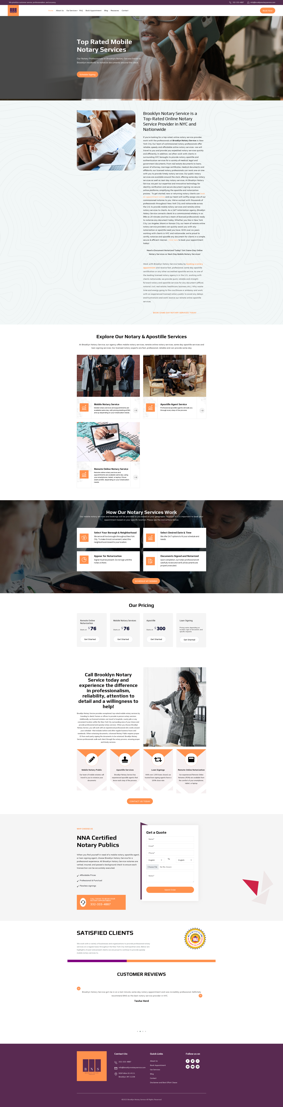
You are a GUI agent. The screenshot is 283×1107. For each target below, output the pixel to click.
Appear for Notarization (108, 556)
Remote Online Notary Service (111, 468)
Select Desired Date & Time (175, 532)
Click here (173, 240)
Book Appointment (93, 10)
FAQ (81, 10)
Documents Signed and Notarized (179, 556)
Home (50, 10)
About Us (60, 10)
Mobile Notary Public (92, 770)
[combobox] (155, 860)
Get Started (90, 639)
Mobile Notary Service (106, 404)
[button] (137, 1031)
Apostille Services (125, 770)
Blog (106, 10)
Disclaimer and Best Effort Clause (163, 1082)
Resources (115, 10)
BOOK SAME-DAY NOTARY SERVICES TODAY (174, 312)
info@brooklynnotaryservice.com (262, 2)
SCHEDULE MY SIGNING (146, 581)
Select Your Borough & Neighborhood (115, 532)
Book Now (267, 10)
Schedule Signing (87, 74)
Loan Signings (158, 770)
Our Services (71, 10)
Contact (125, 10)
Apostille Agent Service (173, 404)
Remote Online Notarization (191, 770)
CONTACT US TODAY (140, 801)
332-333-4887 (238, 2)
